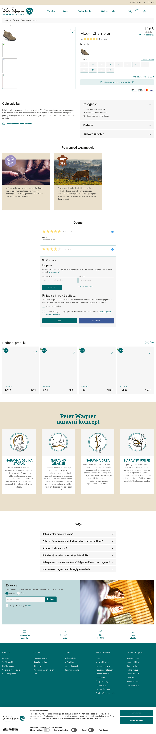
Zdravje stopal (133, 658)
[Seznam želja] (137, 11)
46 (101, 70)
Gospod (24, 593)
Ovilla (123, 390)
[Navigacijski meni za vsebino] (151, 11)
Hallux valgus (132, 670)
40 (119, 64)
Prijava (50, 599)
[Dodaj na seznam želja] (72, 30)
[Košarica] (144, 11)
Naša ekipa (69, 662)
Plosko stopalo (133, 674)
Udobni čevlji (101, 685)
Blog (98, 658)
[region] (39, 58)
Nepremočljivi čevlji (103, 689)
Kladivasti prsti (133, 681)
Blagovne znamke (72, 670)
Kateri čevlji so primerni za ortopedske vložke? (66, 555)
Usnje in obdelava (103, 666)
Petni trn (130, 678)
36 (84, 64)
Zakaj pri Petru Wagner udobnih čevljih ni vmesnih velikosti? (72, 541)
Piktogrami (100, 678)
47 (110, 70)
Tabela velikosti (147, 60)
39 (110, 64)
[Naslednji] (9, 90)
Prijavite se (52, 288)
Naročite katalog (40, 662)
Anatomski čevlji (133, 662)
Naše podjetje (70, 658)
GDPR (28, 605)
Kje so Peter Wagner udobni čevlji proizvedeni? (66, 569)
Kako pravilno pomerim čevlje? (58, 534)
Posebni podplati (103, 674)
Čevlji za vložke (133, 666)
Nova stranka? (54, 272)
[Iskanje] (130, 11)
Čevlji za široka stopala (105, 693)
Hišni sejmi (37, 666)
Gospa (12, 593)
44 (84, 70)
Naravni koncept (71, 666)
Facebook (96, 321)
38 (101, 64)
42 (136, 64)
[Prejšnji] (9, 25)
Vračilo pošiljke (8, 662)
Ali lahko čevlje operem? (54, 548)
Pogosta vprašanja (9, 674)
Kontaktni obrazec (40, 658)
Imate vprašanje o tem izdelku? (19, 124)
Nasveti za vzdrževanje (105, 670)
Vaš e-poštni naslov (48, 276)
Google (59, 321)
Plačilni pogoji (8, 666)
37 (93, 64)
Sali (45, 390)
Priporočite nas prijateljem (43, 670)
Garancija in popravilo (11, 670)
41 (128, 64)
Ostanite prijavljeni (53, 306)
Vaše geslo (82, 276)
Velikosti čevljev (102, 662)
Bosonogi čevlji (133, 685)
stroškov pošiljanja (146, 35)
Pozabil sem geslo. (86, 286)
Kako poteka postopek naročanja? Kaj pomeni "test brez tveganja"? (76, 562)
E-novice (36, 674)
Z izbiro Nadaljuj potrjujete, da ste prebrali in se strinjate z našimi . (78, 312)
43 (145, 64)
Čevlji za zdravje (102, 681)
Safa (8, 390)
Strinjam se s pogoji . (20, 605)
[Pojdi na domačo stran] (17, 11)
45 (93, 70)
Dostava (5, 658)
